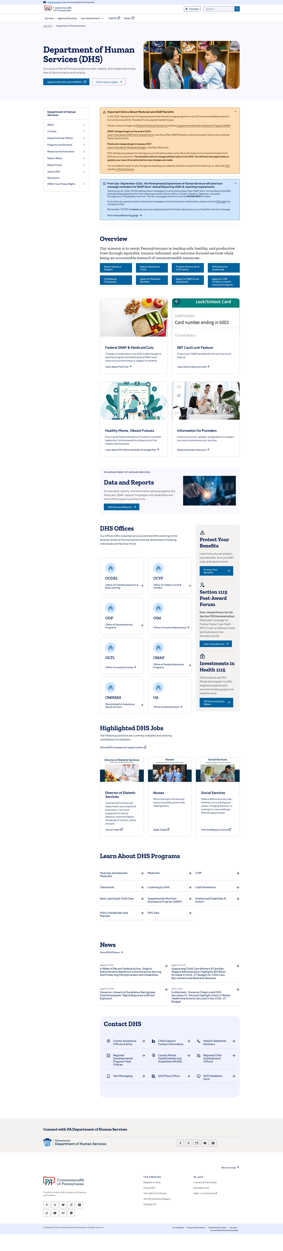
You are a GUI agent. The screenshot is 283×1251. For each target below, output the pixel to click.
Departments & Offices (60, 138)
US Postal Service (125, 169)
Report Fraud (54, 164)
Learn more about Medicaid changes (126, 147)
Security (233, 1227)
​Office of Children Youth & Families (167, 586)
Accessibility (178, 1227)
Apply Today (161, 829)
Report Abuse (54, 158)
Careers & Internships (205, 1182)
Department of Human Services (61, 113)
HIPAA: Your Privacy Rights (61, 183)
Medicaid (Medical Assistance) (151, 125)
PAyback (148, 1204)
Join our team (114, 829)
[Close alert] (235, 111)
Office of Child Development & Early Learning (122, 586)
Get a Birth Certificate (155, 1193)
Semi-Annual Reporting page (123, 215)
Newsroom (53, 177)
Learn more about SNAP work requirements (130, 134)
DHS (227, 165)
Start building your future (216, 829)
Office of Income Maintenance (169, 627)
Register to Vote (152, 1182)
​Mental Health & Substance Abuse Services (120, 705)
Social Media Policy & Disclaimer (224, 1230)
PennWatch (200, 1187)
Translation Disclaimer (217, 1227)
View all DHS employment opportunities (123, 747)
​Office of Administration (166, 707)
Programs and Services (59, 144)
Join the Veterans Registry (157, 1198)
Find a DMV (149, 1187)
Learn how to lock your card (192, 366)
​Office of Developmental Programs (118, 626)
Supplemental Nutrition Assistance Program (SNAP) (203, 125)
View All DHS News (110, 952)
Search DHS (53, 171)
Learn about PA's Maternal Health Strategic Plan (130, 449)
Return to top (228, 1167)
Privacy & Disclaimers (196, 1227)
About (50, 124)
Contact (52, 131)
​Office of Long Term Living (119, 667)
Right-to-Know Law (204, 1193)
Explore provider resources (191, 449)
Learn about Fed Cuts (116, 366)
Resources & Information (60, 151)
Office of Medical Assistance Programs (168, 666)
